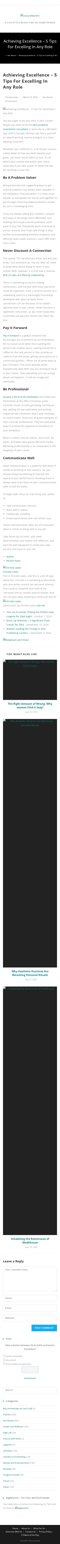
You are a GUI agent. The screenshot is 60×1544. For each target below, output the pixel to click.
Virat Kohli (11, 1360)
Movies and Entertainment (16, 1462)
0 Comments (11, 101)
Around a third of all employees (20, 396)
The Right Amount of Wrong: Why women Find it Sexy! (30, 705)
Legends (7, 1444)
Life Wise (7, 1450)
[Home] (3, 55)
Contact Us (31, 1531)
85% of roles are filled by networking (23, 275)
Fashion (7, 1414)
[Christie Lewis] (12, 567)
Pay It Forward (11, 335)
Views (6, 1486)
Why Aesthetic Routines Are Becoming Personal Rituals (30, 973)
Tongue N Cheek (11, 1474)
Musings (7, 1468)
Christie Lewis (11, 97)
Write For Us (39, 1528)
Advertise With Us (14, 1531)
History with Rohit (12, 1438)
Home (15, 1528)
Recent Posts (13, 560)
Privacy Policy (45, 1531)
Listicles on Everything (14, 1456)
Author (10, 556)
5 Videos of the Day (30, 1535)
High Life (7, 1432)
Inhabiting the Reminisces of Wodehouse (30, 1240)
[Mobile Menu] (30, 3)
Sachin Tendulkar (14, 1356)
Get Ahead (47, 97)
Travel (6, 1480)
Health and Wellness (13, 1426)
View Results (30, 1378)
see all (40, 605)
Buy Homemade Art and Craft (17, 1408)
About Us (26, 1528)
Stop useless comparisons (18, 1363)
